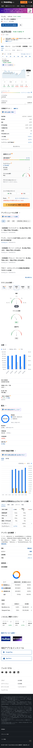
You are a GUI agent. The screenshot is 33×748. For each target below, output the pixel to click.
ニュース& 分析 (16, 46)
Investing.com (4, 242)
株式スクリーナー (10, 6)
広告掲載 (20, 683)
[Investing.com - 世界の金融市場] (9, 2)
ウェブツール (4, 690)
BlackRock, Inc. (6, 607)
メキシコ (29, 557)
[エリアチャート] (5, 54)
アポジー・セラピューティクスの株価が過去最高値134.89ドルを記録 (15, 269)
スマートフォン (5, 683)
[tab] (4, 287)
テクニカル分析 (6, 282)
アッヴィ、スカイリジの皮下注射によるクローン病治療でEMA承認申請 (16, 239)
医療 (31, 551)
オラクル (17, 621)
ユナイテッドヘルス (7, 621)
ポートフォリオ (5, 686)
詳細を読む (4, 543)
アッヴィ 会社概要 (7, 533)
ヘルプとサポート (22, 686)
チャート (8, 46)
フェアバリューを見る (25, 92)
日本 (18, 6)
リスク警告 (3, 739)
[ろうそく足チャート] (3, 54)
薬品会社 (29, 548)
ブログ (2, 680)
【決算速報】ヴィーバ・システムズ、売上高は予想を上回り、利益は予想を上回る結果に (16, 249)
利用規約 (3, 729)
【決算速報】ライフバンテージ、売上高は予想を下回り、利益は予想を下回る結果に (16, 229)
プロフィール (7, 50)
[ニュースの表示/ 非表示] (10, 54)
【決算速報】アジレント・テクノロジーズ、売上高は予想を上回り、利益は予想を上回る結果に (16, 259)
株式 (3, 6)
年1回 (2, 458)
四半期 (7, 458)
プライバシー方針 (5, 734)
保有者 (3, 563)
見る (16, 526)
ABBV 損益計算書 (7, 451)
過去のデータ (19, 50)
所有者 (13, 50)
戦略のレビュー (9, 41)
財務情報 (25, 46)
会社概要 (20, 680)
